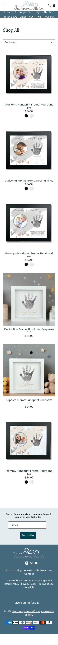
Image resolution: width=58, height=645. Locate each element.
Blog (19, 570)
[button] (3, 5)
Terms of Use (46, 584)
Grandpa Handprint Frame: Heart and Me (29, 255)
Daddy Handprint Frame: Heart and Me (29, 180)
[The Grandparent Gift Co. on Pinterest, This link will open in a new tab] (31, 563)
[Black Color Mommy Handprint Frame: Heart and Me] (26, 482)
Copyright (29, 587)
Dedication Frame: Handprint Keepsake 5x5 (29, 330)
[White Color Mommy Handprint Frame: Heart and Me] (31, 482)
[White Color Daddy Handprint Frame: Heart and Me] (31, 188)
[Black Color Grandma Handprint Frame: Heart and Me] (26, 115)
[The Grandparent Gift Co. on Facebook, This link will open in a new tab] (22, 563)
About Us (10, 570)
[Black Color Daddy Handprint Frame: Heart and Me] (26, 188)
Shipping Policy (43, 580)
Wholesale (41, 570)
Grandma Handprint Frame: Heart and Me (29, 106)
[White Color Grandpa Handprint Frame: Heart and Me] (31, 264)
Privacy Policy (28, 584)
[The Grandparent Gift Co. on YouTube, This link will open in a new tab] (36, 563)
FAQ (51, 570)
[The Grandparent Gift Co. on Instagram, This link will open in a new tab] (26, 563)
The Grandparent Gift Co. (26, 611)
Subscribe (28, 535)
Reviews (28, 570)
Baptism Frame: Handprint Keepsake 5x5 (29, 401)
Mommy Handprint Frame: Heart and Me (29, 472)
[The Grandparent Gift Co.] (29, 5)
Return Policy (12, 584)
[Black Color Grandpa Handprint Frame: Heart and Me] (26, 264)
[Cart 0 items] (54, 5)
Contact (29, 573)
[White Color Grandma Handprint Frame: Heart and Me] (31, 115)
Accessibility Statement (19, 580)
